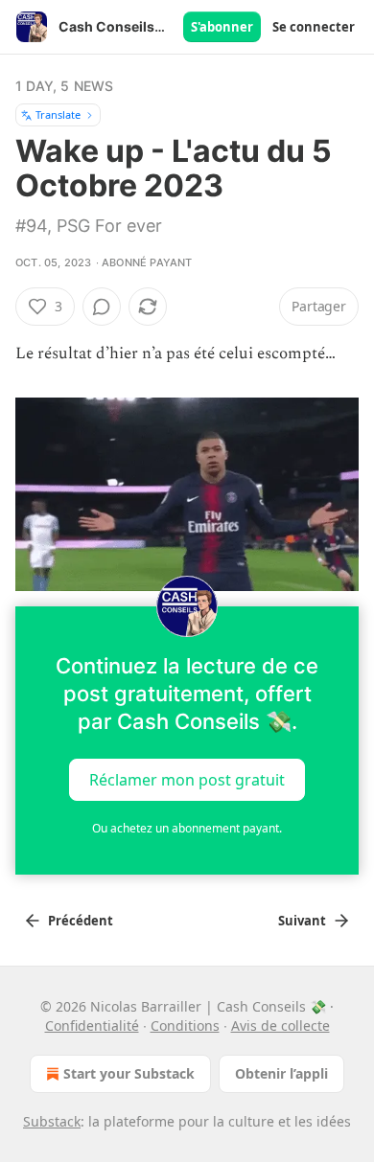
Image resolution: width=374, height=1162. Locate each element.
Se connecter (313, 26)
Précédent (80, 920)
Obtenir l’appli (281, 1073)
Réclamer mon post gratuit (187, 778)
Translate (58, 114)
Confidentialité (92, 1025)
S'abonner (222, 26)
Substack (52, 1121)
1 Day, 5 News (64, 86)
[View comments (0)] (101, 306)
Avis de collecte (280, 1025)
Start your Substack (129, 1073)
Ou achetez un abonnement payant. (187, 828)
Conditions (185, 1025)
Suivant (302, 920)
